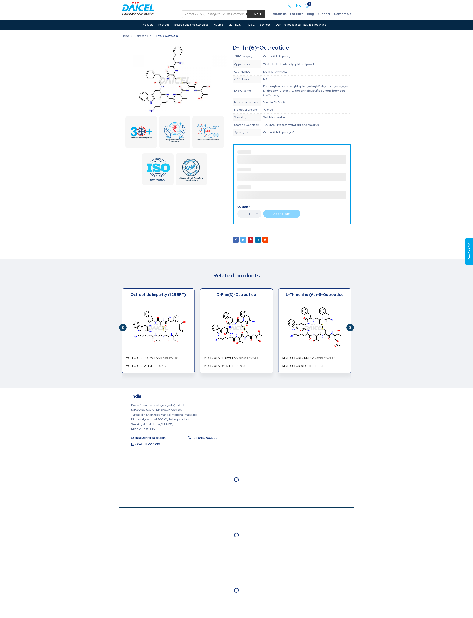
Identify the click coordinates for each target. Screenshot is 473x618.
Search (255, 14)
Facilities (296, 14)
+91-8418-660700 (204, 438)
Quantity (243, 207)
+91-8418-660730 (147, 444)
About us (280, 14)
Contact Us (342, 14)
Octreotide (141, 36)
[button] (350, 327)
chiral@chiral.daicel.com (150, 438)
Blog (310, 14)
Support (324, 14)
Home (126, 36)
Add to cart (282, 214)
